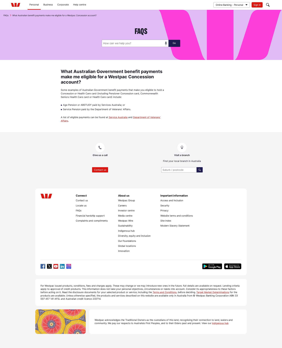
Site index (165, 220)
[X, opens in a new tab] (49, 266)
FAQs (6, 15)
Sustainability (125, 225)
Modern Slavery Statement (174, 225)
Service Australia (118, 117)
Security (164, 205)
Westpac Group (126, 200)
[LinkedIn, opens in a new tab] (62, 266)
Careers (122, 205)
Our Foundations (127, 240)
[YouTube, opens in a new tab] (55, 266)
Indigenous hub (126, 230)
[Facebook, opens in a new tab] (43, 266)
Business (48, 4)
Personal (34, 4)
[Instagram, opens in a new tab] (68, 266)
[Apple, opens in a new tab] (232, 266)
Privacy (164, 210)
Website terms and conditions (176, 215)
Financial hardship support (90, 215)
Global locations (127, 245)
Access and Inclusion (171, 200)
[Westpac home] (16, 5)
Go (174, 43)
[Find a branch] (200, 169)
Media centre (125, 215)
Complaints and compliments (92, 220)
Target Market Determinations (212, 292)
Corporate (63, 4)
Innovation (123, 250)
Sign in (257, 4)
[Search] (267, 4)
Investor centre (126, 210)
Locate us (81, 205)
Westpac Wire (125, 220)
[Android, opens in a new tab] (212, 266)
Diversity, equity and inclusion (134, 235)
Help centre (79, 4)
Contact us (100, 169)
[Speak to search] (166, 43)
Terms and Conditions (165, 292)
